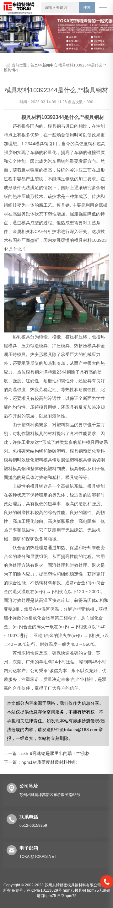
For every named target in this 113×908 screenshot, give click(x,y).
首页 (34, 65)
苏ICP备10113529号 (44, 890)
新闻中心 (49, 65)
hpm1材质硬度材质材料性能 (49, 762)
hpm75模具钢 (74, 890)
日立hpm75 (67, 896)
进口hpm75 (46, 896)
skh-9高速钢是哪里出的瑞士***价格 (55, 753)
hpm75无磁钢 (98, 890)
